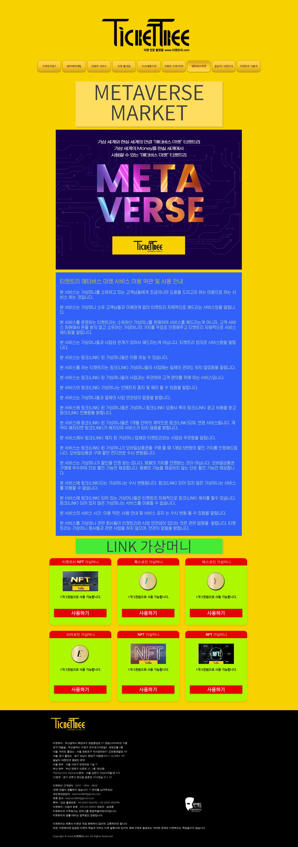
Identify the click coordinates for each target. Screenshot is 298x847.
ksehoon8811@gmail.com (86, 794)
